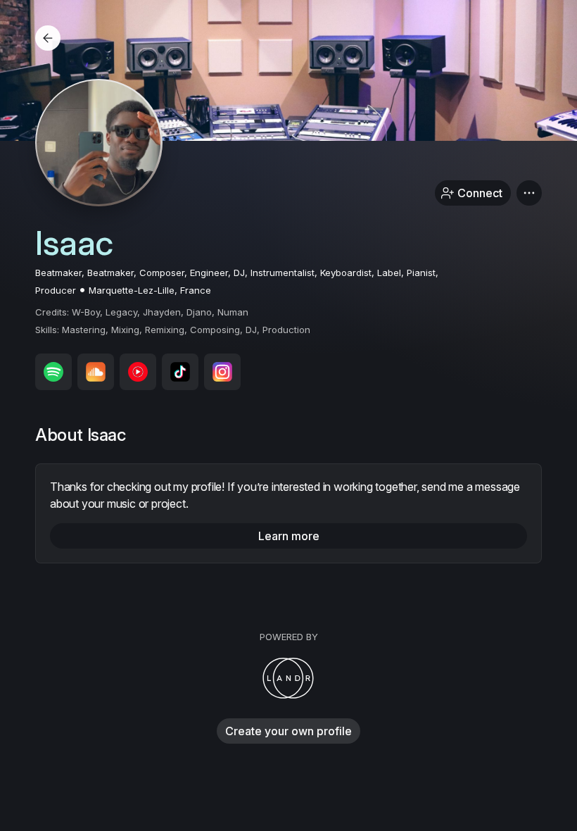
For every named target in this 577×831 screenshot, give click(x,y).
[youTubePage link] (138, 372)
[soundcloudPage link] (95, 372)
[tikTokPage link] (180, 372)
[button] (529, 193)
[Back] (48, 38)
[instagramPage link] (222, 372)
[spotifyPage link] (53, 372)
